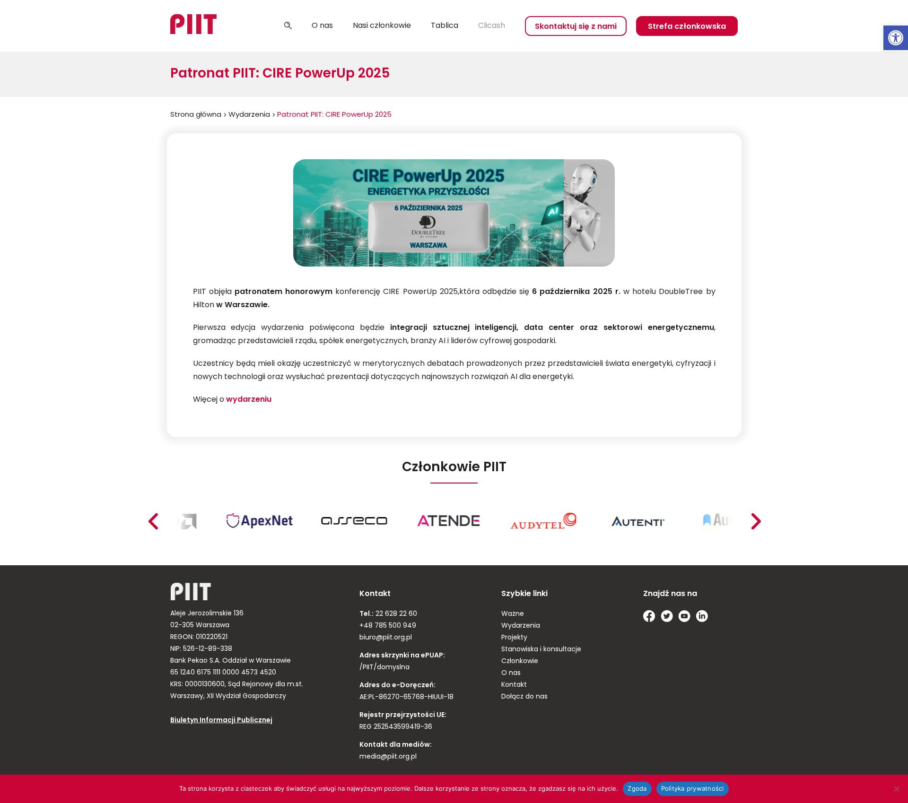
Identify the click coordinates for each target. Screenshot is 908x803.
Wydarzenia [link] (249, 115)
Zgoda (637, 788)
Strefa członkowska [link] (687, 27)
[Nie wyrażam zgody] (896, 789)
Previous (756, 521)
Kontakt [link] (514, 685)
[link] (895, 38)
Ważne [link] (512, 614)
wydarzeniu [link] (248, 400)
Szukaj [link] (288, 26)
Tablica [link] (444, 26)
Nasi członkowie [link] (382, 26)
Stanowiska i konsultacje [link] (541, 649)
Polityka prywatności (692, 788)
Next (153, 521)
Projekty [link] (514, 637)
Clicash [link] (491, 26)
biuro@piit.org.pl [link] (385, 637)
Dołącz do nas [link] (524, 696)
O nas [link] (322, 26)
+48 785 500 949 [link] (387, 626)
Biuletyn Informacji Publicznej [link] (221, 720)
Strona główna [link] (195, 115)
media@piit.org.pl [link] (388, 756)
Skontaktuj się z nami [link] (576, 27)
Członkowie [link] (519, 661)
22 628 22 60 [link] (395, 614)
